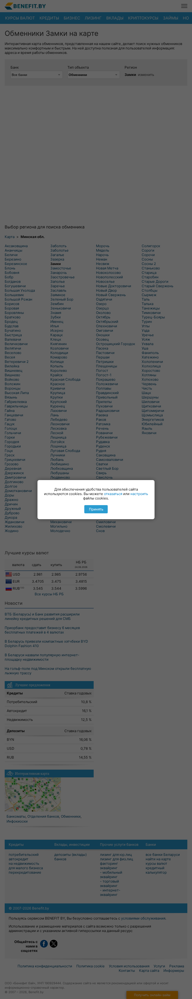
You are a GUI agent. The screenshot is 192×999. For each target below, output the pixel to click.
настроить (139, 494)
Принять (96, 509)
